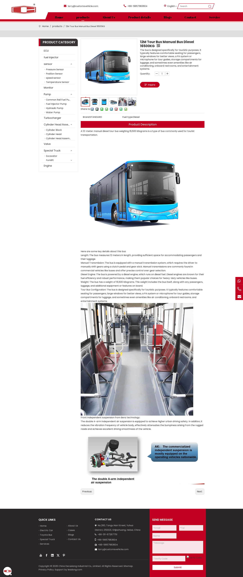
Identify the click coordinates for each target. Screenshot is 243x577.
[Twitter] (58, 555)
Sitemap (128, 566)
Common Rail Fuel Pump (59, 99)
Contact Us (74, 539)
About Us (108, 17)
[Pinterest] (64, 555)
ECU (46, 50)
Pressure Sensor (55, 69)
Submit (178, 567)
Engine (48, 165)
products (82, 17)
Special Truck (52, 150)
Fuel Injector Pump (56, 104)
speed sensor (53, 78)
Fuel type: (127, 117)
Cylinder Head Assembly (59, 124)
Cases (71, 530)
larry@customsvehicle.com (83, 6)
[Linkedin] (52, 555)
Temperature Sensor (57, 82)
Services (44, 543)
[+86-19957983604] (239, 281)
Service (214, 17)
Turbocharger (52, 118)
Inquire (151, 84)
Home (59, 17)
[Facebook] (46, 555)
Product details (139, 17)
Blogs (168, 17)
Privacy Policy (46, 569)
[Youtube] (41, 555)
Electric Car (46, 530)
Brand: (86, 117)
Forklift (50, 160)
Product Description (143, 124)
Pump (47, 94)
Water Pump (53, 112)
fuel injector (51, 57)
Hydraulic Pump (54, 108)
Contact (190, 17)
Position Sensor (54, 73)
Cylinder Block (54, 130)
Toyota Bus (46, 534)
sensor (48, 64)
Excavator (51, 156)
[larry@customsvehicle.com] (239, 296)
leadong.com (75, 569)
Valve (47, 144)
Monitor (48, 87)
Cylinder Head (53, 134)
